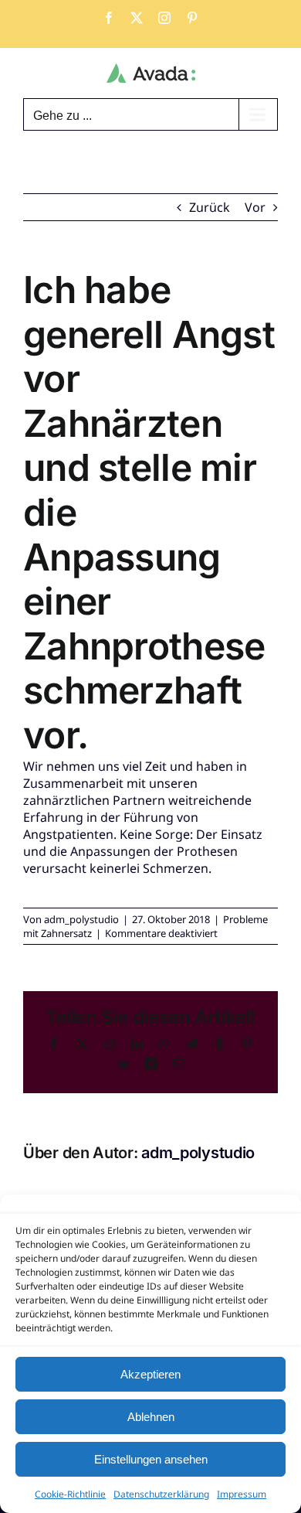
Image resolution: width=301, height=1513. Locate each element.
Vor (255, 207)
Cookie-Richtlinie (70, 1494)
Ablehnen (150, 1416)
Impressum (241, 1494)
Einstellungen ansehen (151, 1459)
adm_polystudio (81, 919)
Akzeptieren (150, 1374)
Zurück (209, 207)
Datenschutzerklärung (161, 1494)
